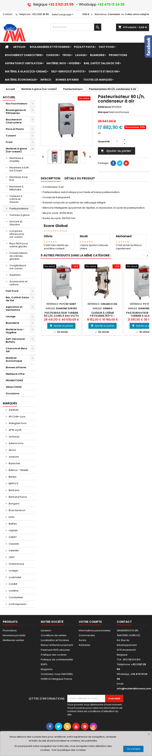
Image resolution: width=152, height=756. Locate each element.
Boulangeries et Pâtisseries (16, 111)
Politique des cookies (54, 654)
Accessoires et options (18, 283)
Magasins (46, 669)
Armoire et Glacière (15, 223)
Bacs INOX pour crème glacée (18, 245)
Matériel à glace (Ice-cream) (16, 150)
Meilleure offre (15, 374)
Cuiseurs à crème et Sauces (15, 199)
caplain (13, 530)
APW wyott (14, 430)
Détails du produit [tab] (80, 178)
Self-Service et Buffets (15, 340)
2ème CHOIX (14, 387)
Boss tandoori (16, 510)
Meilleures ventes (13, 640)
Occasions (12, 393)
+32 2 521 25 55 (40, 14)
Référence (104, 107)
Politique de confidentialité (57, 659)
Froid (9, 142)
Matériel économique (14, 359)
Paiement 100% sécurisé (55, 650)
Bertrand (13, 490)
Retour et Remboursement (57, 645)
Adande (13, 410)
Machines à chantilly (16, 159)
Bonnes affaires (16, 367)
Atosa (12, 450)
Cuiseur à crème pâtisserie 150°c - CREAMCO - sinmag (102, 316)
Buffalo (12, 523)
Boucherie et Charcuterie (14, 121)
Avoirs (82, 640)
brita (11, 517)
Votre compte (90, 622)
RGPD (44, 664)
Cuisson (11, 135)
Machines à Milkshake (16, 188)
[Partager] (113, 163)
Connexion (114, 14)
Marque (103, 112)
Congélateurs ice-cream (17, 267)
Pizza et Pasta (15, 129)
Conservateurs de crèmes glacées (18, 256)
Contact (7, 14)
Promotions (10, 630)
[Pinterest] (126, 163)
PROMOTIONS (14, 380)
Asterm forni (15, 443)
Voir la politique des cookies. (69, 750)
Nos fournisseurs (16, 103)
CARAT (12, 537)
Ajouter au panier (116, 151)
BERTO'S (13, 483)
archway (13, 436)
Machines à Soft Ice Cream (19, 169)
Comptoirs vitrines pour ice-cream (16, 234)
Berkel (12, 477)
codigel (13, 570)
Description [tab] (50, 178)
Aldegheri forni (17, 423)
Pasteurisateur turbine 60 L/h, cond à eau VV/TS (61, 314)
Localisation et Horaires (55, 640)
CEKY (11, 557)
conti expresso (17, 604)
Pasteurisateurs (18, 208)
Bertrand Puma (17, 497)
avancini (13, 456)
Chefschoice (16, 564)
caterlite (13, 550)
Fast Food (12, 291)
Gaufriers (15, 275)
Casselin (13, 544)
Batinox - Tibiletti (18, 470)
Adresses (84, 645)
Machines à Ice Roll (18, 178)
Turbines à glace (19, 215)
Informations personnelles (94, 630)
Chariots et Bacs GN (16, 350)
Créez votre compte (137, 14)
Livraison (46, 630)
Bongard (13, 503)
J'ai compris (133, 748)
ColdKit (12, 584)
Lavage (10, 316)
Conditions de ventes (53, 635)
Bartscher (14, 463)
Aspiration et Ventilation (14, 308)
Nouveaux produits (14, 635)
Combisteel (15, 597)
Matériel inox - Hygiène (15, 331)
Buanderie (12, 323)
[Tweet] (120, 163)
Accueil (9, 97)
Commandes (87, 635)
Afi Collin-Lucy (16, 416)
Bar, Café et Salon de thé (17, 299)
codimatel (14, 577)
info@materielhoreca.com (134, 688)
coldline (13, 590)
